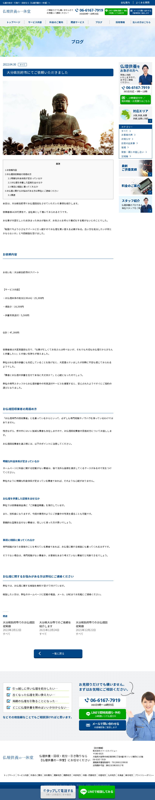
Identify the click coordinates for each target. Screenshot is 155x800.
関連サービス (77, 22)
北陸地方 (102, 775)
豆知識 (124, 156)
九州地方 (111, 775)
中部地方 (77, 775)
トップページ (13, 22)
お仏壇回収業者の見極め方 (18, 174)
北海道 (120, 775)
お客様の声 (127, 134)
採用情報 (120, 22)
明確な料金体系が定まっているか (25, 178)
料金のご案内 (56, 22)
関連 (11, 194)
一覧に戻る (58, 653)
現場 (123, 147)
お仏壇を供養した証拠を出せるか (25, 182)
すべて (124, 130)
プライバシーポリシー (144, 775)
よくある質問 (143, 2)
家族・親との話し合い (132, 151)
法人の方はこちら (142, 22)
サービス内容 (35, 22)
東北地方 (129, 775)
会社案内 (125, 2)
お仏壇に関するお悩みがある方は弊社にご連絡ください (31, 190)
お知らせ (125, 138)
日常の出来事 (128, 143)
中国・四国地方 (89, 775)
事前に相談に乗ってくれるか (23, 186)
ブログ (98, 22)
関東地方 (57, 775)
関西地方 (67, 775)
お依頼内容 (11, 169)
